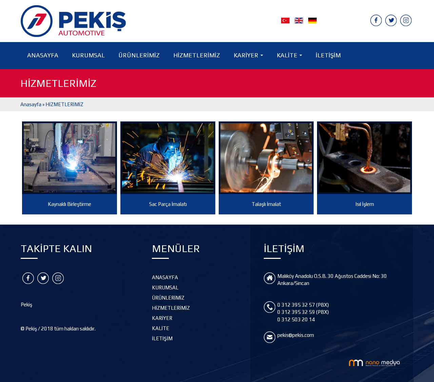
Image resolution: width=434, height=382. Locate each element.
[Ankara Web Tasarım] (374, 362)
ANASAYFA (42, 55)
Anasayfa (30, 104)
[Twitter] (391, 20)
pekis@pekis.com (295, 335)
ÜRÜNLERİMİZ (139, 55)
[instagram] (406, 20)
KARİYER (250, 57)
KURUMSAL (88, 55)
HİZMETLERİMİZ (196, 55)
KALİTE (291, 57)
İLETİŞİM (328, 55)
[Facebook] (376, 20)
